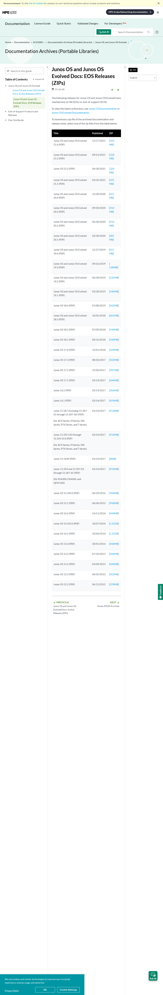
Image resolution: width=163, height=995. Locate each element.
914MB (114, 410)
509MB (114, 349)
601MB (114, 315)
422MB (114, 574)
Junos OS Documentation (103, 108)
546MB (114, 291)
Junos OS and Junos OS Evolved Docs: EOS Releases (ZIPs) (27, 103)
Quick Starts (64, 23)
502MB (114, 359)
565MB (114, 305)
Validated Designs (87, 23)
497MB (114, 370)
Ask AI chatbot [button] (36, 3)
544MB (114, 329)
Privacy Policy (12, 990)
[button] (153, 976)
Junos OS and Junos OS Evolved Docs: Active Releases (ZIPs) (28, 92)
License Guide (42, 23)
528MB (113, 267)
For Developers (115, 23)
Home (8, 42)
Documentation (17, 23)
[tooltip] (133, 70)
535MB (114, 277)
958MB (114, 493)
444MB (114, 380)
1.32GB (114, 523)
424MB (114, 400)
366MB (114, 390)
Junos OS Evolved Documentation (70, 112)
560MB (114, 339)
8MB (112, 458)
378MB (114, 584)
